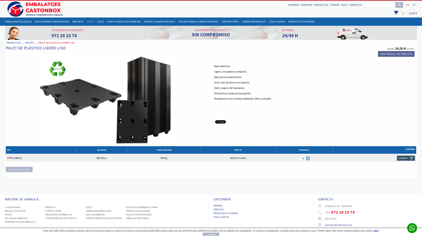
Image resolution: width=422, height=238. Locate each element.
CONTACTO (355, 4)
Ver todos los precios (396, 53)
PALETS (30, 42)
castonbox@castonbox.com (338, 224)
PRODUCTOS (321, 4)
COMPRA (335, 4)
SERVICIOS (306, 4)
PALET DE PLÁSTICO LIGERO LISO (56, 42)
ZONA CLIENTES (221, 217)
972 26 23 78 (343, 212)
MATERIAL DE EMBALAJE (22, 199)
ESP (408, 4)
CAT (414, 4)
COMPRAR (403, 158)
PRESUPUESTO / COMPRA (225, 213)
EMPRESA (293, 4)
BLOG (344, 4)
